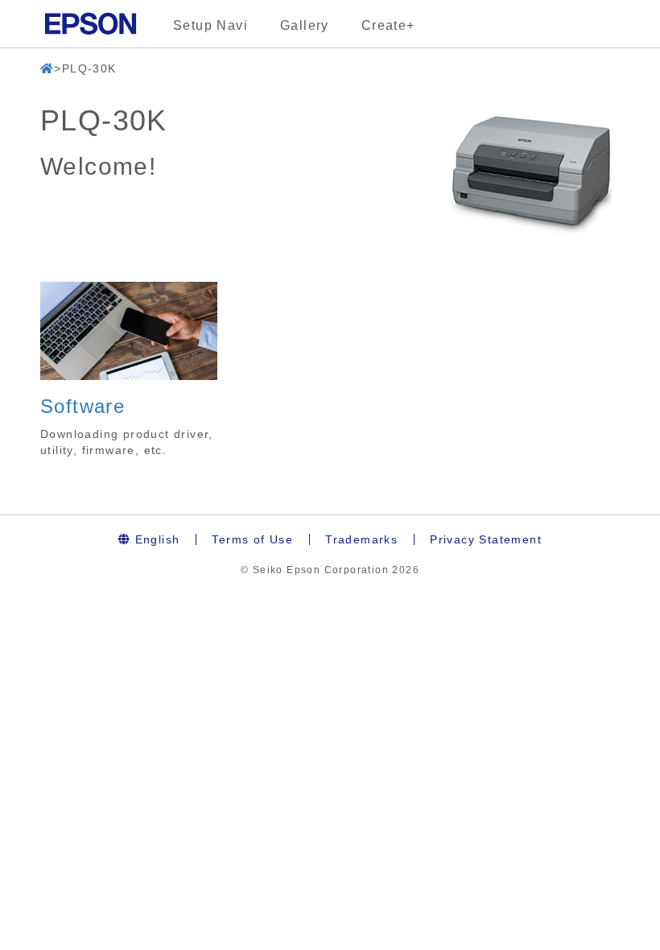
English (154, 539)
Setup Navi (210, 25)
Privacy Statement (486, 539)
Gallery (304, 25)
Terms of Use (252, 539)
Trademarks (361, 539)
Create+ (388, 25)
